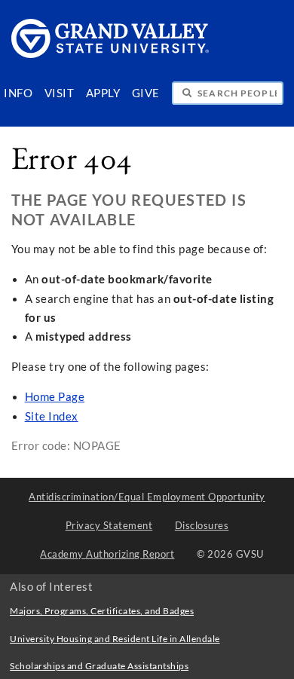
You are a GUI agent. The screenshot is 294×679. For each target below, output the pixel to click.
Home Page (55, 396)
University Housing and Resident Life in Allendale (115, 638)
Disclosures (202, 525)
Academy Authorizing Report (107, 554)
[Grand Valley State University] (110, 54)
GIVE (146, 93)
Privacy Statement (109, 525)
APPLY (103, 93)
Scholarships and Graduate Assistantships (99, 665)
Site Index (51, 416)
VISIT (59, 93)
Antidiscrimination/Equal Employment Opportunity (147, 497)
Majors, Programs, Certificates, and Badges (102, 610)
